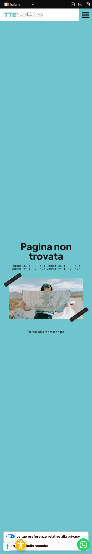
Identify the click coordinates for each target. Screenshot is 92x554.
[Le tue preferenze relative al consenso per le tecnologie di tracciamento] (7, 547)
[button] (85, 14)
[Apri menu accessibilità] (21, 545)
